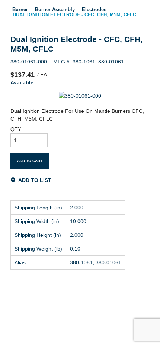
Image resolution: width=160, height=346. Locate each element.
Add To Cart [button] (29, 161)
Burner (20, 9)
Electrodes (94, 9)
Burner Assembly (55, 9)
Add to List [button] (34, 180)
